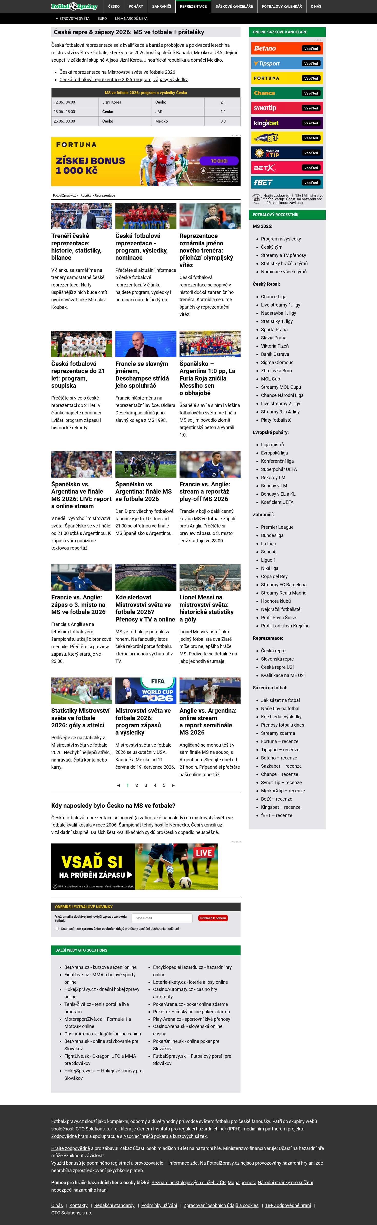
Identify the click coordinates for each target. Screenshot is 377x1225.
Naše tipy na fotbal (280, 708)
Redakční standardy (114, 1205)
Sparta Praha (274, 329)
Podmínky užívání (159, 1205)
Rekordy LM (273, 477)
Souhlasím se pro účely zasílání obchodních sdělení (120, 929)
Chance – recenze (279, 774)
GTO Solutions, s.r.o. (71, 1212)
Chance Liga (273, 296)
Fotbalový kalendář (282, 6)
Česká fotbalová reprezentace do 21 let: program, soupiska (78, 374)
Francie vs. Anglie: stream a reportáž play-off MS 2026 (205, 492)
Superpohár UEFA (279, 469)
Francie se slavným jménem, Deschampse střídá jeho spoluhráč (142, 374)
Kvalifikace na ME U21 (283, 675)
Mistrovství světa (72, 18)
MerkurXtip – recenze (283, 790)
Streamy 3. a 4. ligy (280, 411)
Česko (114, 6)
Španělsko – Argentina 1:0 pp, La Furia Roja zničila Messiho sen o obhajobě (207, 378)
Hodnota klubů (276, 601)
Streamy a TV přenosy (283, 255)
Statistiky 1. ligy (277, 321)
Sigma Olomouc (277, 362)
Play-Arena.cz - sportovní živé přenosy (191, 1019)
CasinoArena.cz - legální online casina (102, 1033)
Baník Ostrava (275, 354)
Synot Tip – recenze (281, 782)
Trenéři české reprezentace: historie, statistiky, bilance (76, 246)
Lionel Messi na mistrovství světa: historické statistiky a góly (207, 608)
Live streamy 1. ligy (280, 305)
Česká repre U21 (278, 667)
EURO (102, 18)
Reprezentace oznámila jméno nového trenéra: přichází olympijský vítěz (206, 250)
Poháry (136, 6)
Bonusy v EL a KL (278, 494)
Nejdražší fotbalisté (281, 609)
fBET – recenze (276, 815)
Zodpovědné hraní (69, 1136)
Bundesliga (272, 535)
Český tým (272, 247)
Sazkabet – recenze (281, 766)
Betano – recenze (279, 757)
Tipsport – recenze (280, 749)
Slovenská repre (277, 659)
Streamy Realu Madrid (283, 593)
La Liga (268, 543)
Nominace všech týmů (284, 271)
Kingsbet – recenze (281, 807)
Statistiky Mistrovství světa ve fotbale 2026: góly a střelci (80, 718)
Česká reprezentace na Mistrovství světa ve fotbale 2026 (117, 72)
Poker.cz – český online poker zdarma (191, 1011)
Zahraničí (161, 6)
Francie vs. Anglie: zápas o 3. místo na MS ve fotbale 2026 (78, 605)
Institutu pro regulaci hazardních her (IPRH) (197, 1128)
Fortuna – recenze (280, 741)
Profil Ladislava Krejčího (285, 625)
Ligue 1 (268, 560)
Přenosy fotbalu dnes (282, 725)
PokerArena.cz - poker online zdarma (190, 1004)
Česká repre (273, 650)
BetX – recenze (276, 799)
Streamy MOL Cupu (281, 387)
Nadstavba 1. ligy (278, 313)
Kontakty (79, 1205)
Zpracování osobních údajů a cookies (221, 1205)
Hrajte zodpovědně (70, 1148)
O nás (316, 6)
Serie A (268, 551)
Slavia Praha (273, 337)
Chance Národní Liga (282, 395)
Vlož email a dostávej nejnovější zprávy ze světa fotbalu (91, 919)
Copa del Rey (274, 576)
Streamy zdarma (278, 733)
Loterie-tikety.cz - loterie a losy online (190, 982)
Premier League (277, 527)
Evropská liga (274, 453)
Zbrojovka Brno (276, 370)
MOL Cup (270, 379)
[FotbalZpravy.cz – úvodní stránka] (74, 6)
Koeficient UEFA (277, 502)
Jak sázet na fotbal (280, 700)
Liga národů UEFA (131, 18)
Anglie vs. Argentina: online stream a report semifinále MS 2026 (208, 721)
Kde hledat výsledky (281, 716)
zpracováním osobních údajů (103, 929)
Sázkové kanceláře (234, 6)
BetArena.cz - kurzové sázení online (100, 967)
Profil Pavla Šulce (278, 617)
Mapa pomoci (242, 1182)
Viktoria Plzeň (275, 346)
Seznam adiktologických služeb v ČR (189, 1182)
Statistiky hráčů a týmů (284, 263)
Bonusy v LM (274, 485)
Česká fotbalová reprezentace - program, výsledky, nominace (141, 246)
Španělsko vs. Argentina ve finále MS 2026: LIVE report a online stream (81, 495)
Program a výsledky (281, 239)
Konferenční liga (277, 461)
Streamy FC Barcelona (284, 584)
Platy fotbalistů (276, 420)
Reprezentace (193, 6)
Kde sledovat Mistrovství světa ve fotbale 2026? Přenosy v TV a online (145, 608)
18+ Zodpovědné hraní (288, 1205)
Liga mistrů (272, 444)
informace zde (183, 1163)
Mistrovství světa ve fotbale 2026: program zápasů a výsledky (143, 721)
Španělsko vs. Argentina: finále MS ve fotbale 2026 (143, 492)
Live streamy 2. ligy (280, 403)
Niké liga (270, 568)
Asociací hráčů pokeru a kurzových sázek (165, 1136)
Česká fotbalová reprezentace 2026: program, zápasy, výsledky (123, 79)
